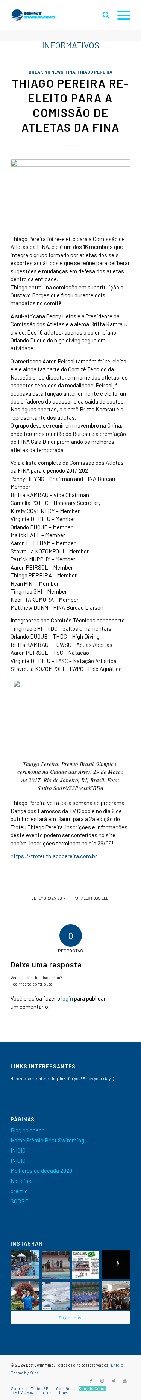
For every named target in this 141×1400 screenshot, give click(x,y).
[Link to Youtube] (124, 1380)
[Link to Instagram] (102, 1380)
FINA (70, 71)
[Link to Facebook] (91, 1380)
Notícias (21, 1180)
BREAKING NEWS (46, 71)
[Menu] (120, 15)
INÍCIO (18, 1150)
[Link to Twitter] (113, 1380)
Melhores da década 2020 (41, 1170)
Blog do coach (28, 1130)
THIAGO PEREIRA (94, 71)
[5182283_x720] (70, 192)
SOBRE (20, 1201)
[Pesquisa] (102, 15)
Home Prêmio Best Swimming (47, 1140)
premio (19, 1191)
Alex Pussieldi (95, 897)
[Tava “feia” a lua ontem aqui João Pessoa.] (116, 1264)
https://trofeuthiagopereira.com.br (54, 856)
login (67, 998)
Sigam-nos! (71, 1317)
